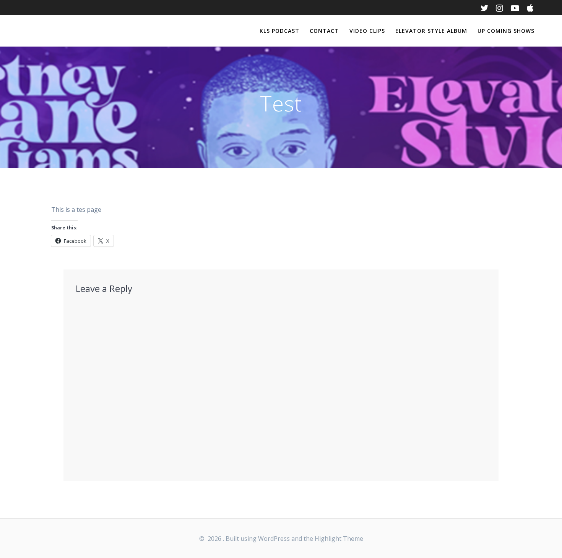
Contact (324, 30)
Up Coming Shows (506, 30)
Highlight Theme (339, 538)
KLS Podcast (279, 30)
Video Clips (367, 30)
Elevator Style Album (431, 30)
